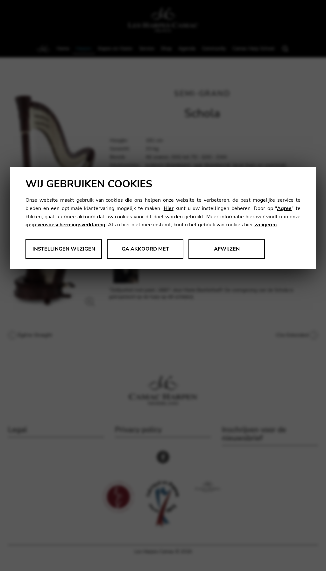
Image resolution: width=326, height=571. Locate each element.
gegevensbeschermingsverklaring (65, 224)
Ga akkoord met (145, 248)
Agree (284, 208)
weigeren (265, 224)
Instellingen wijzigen (63, 248)
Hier (169, 208)
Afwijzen (227, 248)
